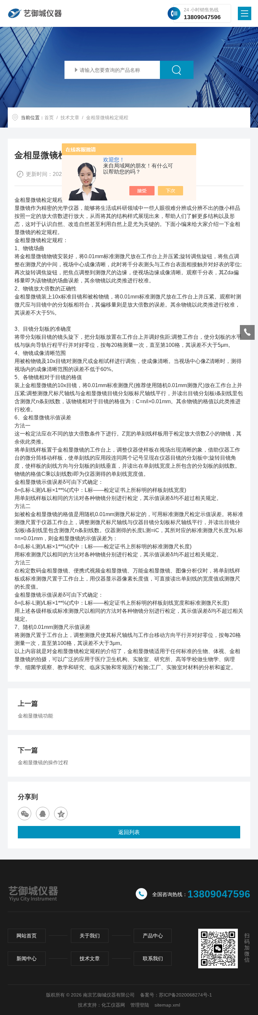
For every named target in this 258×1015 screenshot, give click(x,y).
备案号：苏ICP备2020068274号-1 (176, 995)
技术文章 (69, 117)
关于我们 (90, 935)
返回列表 (129, 832)
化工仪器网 (113, 1005)
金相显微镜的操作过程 (43, 762)
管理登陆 (139, 1005)
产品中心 (153, 935)
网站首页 (26, 935)
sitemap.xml (167, 1005)
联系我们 (153, 958)
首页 (49, 117)
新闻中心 (26, 958)
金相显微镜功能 (35, 716)
